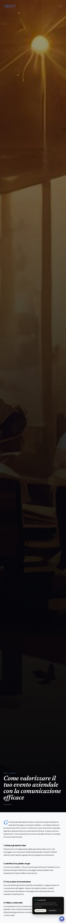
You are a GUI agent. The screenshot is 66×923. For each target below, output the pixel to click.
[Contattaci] (61, 918)
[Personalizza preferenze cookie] (60, 910)
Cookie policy (38, 906)
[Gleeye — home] (10, 5)
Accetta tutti (40, 910)
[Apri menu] (60, 6)
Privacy (55, 904)
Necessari (52, 910)
